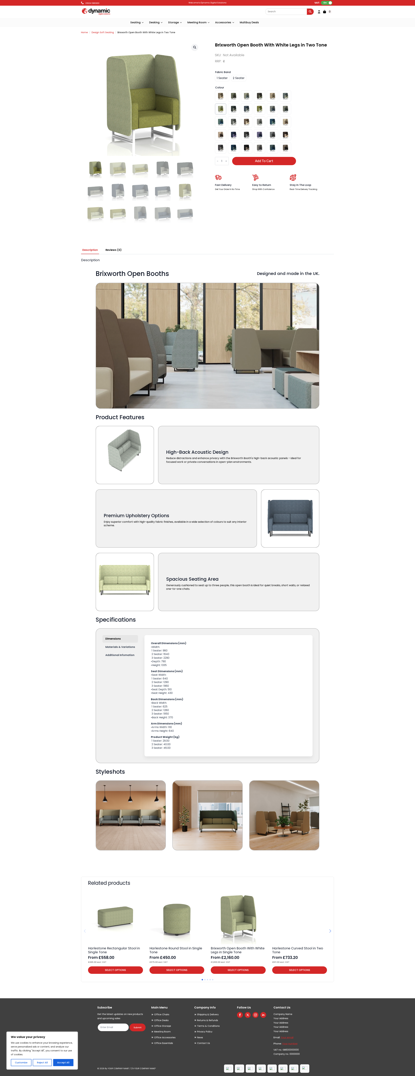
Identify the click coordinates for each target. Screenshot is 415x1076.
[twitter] (248, 1015)
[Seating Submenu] (143, 22)
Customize (21, 1062)
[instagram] (255, 1015)
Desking (154, 22)
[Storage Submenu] (181, 22)
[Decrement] (217, 161)
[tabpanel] (207, 563)
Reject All (42, 1062)
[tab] (90, 250)
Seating (135, 22)
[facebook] (240, 1015)
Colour (219, 87)
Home (84, 32)
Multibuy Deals (249, 22)
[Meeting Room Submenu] (209, 22)
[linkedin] (263, 1015)
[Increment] (226, 161)
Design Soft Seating (103, 32)
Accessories (223, 22)
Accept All (63, 1062)
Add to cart (264, 161)
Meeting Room (197, 22)
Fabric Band (223, 72)
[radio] (222, 78)
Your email (287, 1037)
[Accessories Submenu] (233, 22)
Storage (173, 22)
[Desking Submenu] (162, 22)
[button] (194, 47)
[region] (42, 1051)
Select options (115, 970)
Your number (290, 1043)
